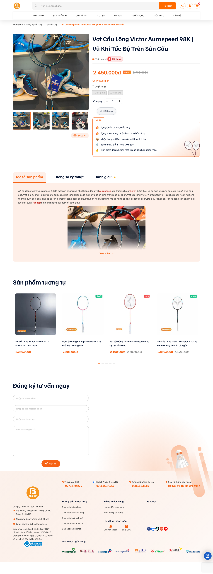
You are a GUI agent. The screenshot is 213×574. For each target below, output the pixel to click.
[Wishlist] (182, 5)
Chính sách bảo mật (71, 528)
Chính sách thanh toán (72, 523)
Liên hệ (177, 15)
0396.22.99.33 (105, 485)
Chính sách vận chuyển (73, 518)
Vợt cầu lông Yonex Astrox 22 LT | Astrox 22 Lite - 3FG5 (32, 343)
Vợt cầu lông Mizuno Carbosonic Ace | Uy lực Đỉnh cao (129, 343)
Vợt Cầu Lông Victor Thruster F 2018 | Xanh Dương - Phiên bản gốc (177, 343)
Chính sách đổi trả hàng (73, 512)
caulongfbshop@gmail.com (31, 523)
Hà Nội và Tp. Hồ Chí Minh (184, 485)
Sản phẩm (58, 15)
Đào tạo (100, 15)
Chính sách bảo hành (72, 507)
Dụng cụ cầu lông (34, 24)
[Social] (149, 529)
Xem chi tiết (35, 339)
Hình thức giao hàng (113, 512)
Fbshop (37, 202)
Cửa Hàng (81, 15)
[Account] (190, 5)
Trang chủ (18, 24)
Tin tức (118, 15)
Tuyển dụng (137, 15)
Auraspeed (105, 190)
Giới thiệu (159, 15)
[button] (99, 363)
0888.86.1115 (140, 485)
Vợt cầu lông (52, 24)
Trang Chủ (38, 15)
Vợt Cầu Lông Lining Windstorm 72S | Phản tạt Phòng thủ (82, 343)
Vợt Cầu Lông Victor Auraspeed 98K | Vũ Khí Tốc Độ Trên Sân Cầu (92, 24)
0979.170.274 (73, 485)
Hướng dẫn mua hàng (114, 507)
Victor (132, 190)
